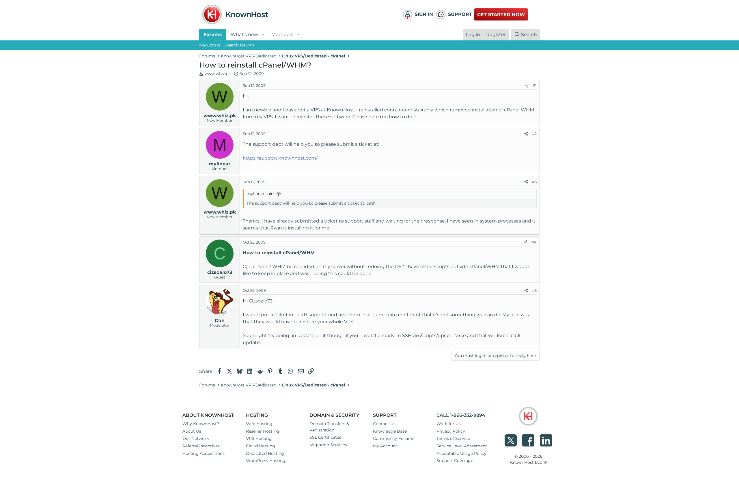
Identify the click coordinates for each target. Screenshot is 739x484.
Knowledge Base (390, 431)
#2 (534, 133)
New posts (209, 45)
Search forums (240, 45)
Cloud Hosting (260, 446)
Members (282, 34)
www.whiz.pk (217, 73)
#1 (535, 85)
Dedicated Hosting (265, 453)
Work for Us (448, 423)
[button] (263, 34)
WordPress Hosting (265, 460)
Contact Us (384, 423)
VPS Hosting (259, 438)
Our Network (195, 438)
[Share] (527, 85)
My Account (385, 446)
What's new (244, 34)
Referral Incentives (201, 446)
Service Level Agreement (461, 446)
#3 (534, 182)
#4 (534, 242)
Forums (213, 34)
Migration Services (328, 444)
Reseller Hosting (262, 431)
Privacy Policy (450, 431)
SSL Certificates (325, 437)
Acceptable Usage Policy (461, 453)
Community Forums (393, 438)
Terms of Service (453, 438)
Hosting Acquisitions (203, 453)
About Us (191, 431)
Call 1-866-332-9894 (460, 415)
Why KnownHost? (200, 423)
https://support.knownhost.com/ (280, 158)
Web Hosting (259, 423)
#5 (534, 290)
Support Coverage (454, 460)
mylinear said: (261, 193)
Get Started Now (501, 14)
